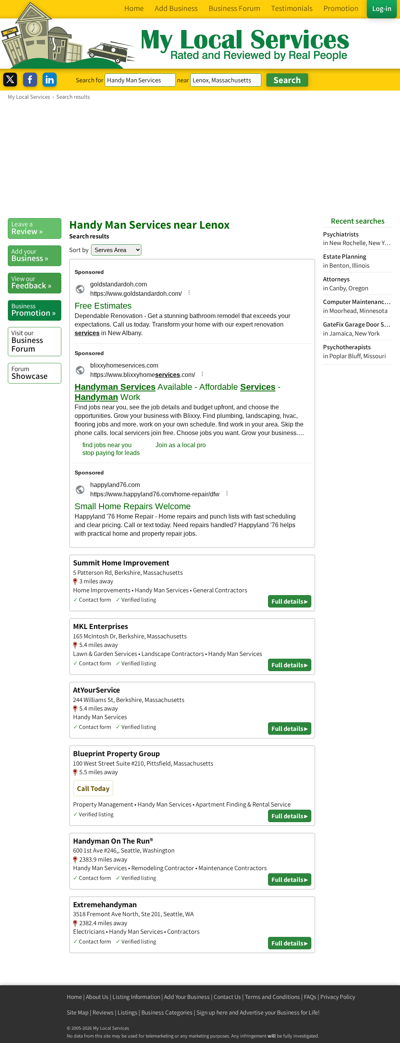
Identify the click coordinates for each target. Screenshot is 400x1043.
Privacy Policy (337, 996)
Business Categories (167, 1012)
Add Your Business (187, 996)
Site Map (78, 1012)
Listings (128, 1012)
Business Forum (27, 341)
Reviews (103, 1012)
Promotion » (33, 309)
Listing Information (136, 996)
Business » (29, 255)
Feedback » (31, 282)
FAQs (310, 996)
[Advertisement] (200, 158)
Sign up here (212, 1012)
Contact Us (227, 996)
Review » (27, 227)
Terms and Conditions (272, 996)
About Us (97, 996)
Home (74, 996)
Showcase (29, 372)
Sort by (79, 249)
